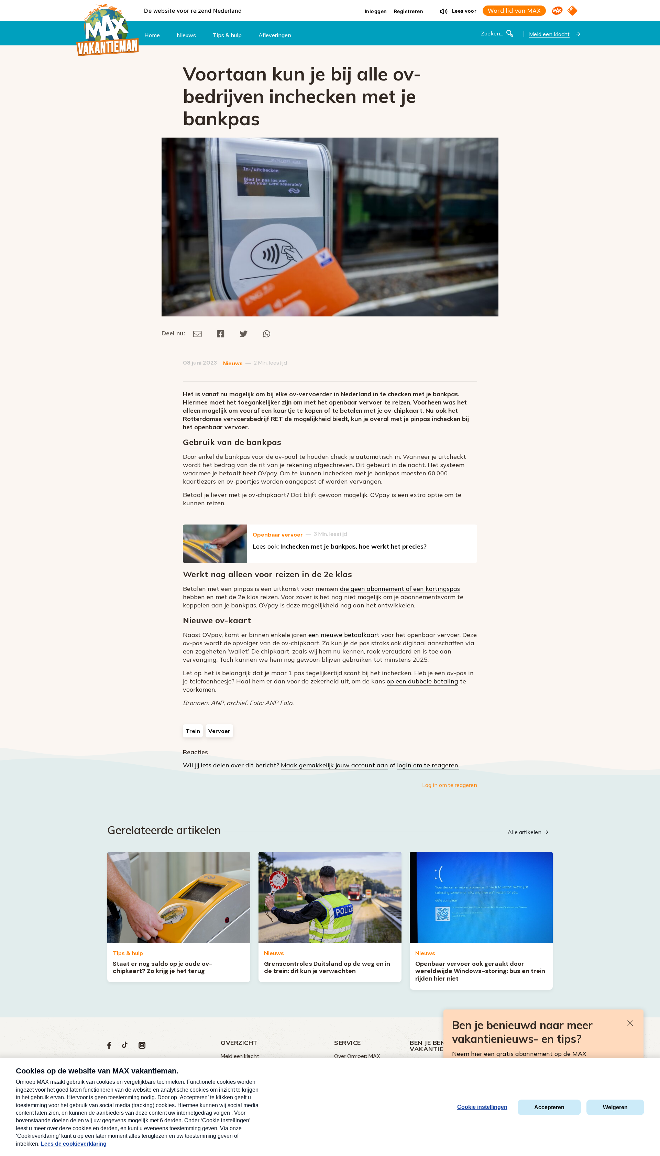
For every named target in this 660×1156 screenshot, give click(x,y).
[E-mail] (197, 333)
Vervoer (219, 730)
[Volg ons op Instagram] (142, 1046)
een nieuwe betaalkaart (344, 635)
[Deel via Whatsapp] (266, 333)
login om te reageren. (428, 765)
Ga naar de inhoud (330, 5)
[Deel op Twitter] (244, 333)
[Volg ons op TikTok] (125, 1046)
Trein (193, 730)
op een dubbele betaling (422, 681)
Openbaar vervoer (278, 534)
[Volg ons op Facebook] (109, 1046)
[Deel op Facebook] (220, 333)
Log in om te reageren (449, 784)
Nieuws (233, 363)
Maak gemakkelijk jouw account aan (334, 765)
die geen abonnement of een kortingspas (400, 589)
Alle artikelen (524, 832)
